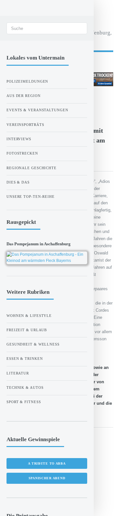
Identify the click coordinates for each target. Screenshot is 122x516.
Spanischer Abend (47, 478)
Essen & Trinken (25, 358)
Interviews (19, 139)
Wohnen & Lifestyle (29, 316)
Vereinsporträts (25, 125)
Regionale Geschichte (32, 168)
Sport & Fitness (24, 402)
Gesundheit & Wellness (33, 344)
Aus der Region (24, 96)
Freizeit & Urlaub (27, 330)
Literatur (18, 373)
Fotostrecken (22, 153)
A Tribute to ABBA (46, 463)
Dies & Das (18, 182)
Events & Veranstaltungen (37, 110)
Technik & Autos (25, 387)
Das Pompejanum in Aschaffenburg (39, 243)
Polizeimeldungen (27, 81)
